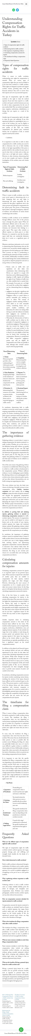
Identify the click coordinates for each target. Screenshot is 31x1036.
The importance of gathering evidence (13, 51)
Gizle (18, 41)
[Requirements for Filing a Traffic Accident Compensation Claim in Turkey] (8, 1017)
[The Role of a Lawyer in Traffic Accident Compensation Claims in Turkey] (21, 1001)
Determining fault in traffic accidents (13, 48)
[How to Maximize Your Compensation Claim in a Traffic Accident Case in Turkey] (8, 1001)
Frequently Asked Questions (11, 60)
